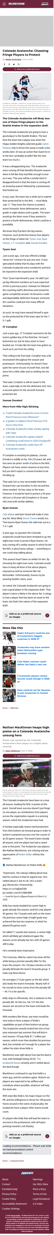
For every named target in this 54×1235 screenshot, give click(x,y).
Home (5, 708)
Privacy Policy (9, 1194)
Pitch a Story (39, 1189)
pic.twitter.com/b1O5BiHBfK (17, 892)
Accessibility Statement (14, 1203)
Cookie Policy (9, 1198)
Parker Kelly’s (26, 854)
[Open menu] (4, 4)
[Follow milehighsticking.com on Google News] (47, 615)
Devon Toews (30, 518)
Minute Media (15, 1215)
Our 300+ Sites (40, 1184)
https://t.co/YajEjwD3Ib (15, 888)
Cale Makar (9, 514)
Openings (38, 1179)
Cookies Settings (11, 1208)
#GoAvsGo (12, 884)
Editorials (14, 708)
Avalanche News (17, 1161)
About (5, 1179)
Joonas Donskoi (38, 243)
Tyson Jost (35, 239)
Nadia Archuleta (13, 59)
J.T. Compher (18, 243)
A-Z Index (38, 1203)
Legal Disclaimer (41, 1198)
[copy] (18, 64)
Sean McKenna (13, 751)
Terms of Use (40, 1194)
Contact (6, 1184)
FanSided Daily (10, 1189)
